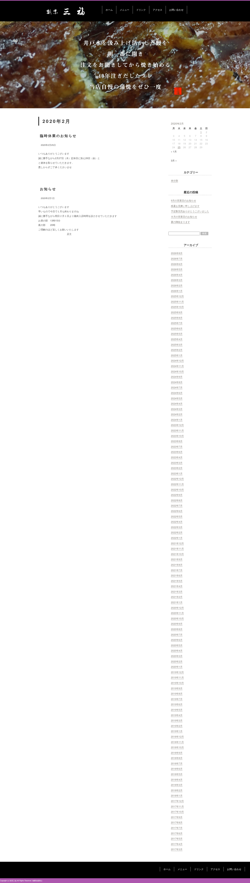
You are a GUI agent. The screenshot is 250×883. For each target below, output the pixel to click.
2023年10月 (177, 436)
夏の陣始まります (180, 222)
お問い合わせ (176, 9)
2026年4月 (176, 274)
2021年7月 (176, 570)
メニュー (124, 9)
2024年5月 (176, 398)
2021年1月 (176, 602)
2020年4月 (176, 650)
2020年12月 (177, 607)
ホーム (109, 9)
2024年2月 (176, 414)
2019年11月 (177, 677)
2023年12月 (177, 425)
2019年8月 (176, 693)
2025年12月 (177, 296)
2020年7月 (176, 634)
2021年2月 (176, 596)
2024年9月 (176, 376)
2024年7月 (176, 387)
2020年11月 (177, 613)
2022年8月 (176, 500)
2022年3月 (176, 527)
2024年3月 (176, 409)
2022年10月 (177, 489)
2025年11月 (177, 301)
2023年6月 (176, 451)
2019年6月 (176, 704)
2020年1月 (176, 666)
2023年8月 (176, 441)
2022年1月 (176, 537)
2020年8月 (176, 629)
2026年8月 (176, 253)
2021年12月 (177, 543)
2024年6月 (176, 393)
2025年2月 (176, 350)
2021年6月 (176, 575)
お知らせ (48, 188)
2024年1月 (176, 419)
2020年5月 (176, 645)
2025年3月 (176, 344)
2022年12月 (177, 478)
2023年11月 (177, 430)
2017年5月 (176, 838)
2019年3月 (176, 720)
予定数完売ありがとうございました (190, 211)
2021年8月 (176, 564)
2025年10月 (177, 306)
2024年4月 (176, 403)
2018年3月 (176, 784)
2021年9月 (176, 559)
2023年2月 (176, 468)
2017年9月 (176, 817)
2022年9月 (176, 494)
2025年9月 (176, 312)
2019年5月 (176, 709)
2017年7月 (176, 827)
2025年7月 (176, 323)
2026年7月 (176, 258)
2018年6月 (176, 768)
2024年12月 (177, 360)
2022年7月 (176, 505)
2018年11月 (177, 742)
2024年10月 (177, 371)
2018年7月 (176, 763)
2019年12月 (177, 672)
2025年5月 (176, 333)
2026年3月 (176, 280)
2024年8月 (176, 382)
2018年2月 (176, 790)
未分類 (174, 180)
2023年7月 (176, 446)
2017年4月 (176, 844)
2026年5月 (176, 269)
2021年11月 (177, 548)
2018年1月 (176, 795)
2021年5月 (176, 580)
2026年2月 (176, 285)
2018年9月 (176, 752)
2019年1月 (176, 731)
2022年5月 (176, 516)
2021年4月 (176, 586)
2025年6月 (176, 328)
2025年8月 (176, 317)
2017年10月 (177, 811)
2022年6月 (176, 511)
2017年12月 (177, 801)
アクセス (157, 9)
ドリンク (141, 9)
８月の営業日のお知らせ (184, 216)
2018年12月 (177, 736)
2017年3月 (176, 849)
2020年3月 (176, 656)
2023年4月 (176, 457)
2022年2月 (176, 532)
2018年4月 (176, 779)
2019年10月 (177, 682)
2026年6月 (176, 264)
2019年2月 (176, 725)
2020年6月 (176, 639)
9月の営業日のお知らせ (183, 200)
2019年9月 (176, 688)
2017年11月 (177, 806)
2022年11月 (177, 484)
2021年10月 (177, 554)
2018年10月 (177, 747)
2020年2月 (176, 661)
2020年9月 (176, 623)
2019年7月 (176, 699)
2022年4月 (176, 521)
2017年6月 (176, 833)
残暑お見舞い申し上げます (185, 206)
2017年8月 (176, 822)
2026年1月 (176, 291)
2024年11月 (177, 366)
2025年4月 (176, 339)
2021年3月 (176, 591)
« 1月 (174, 151)
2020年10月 (177, 618)
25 (179, 147)
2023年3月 (176, 462)
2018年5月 (176, 774)
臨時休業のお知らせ (58, 135)
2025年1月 (176, 355)
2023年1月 (176, 473)
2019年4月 (176, 715)
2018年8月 (176, 758)
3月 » (174, 160)
